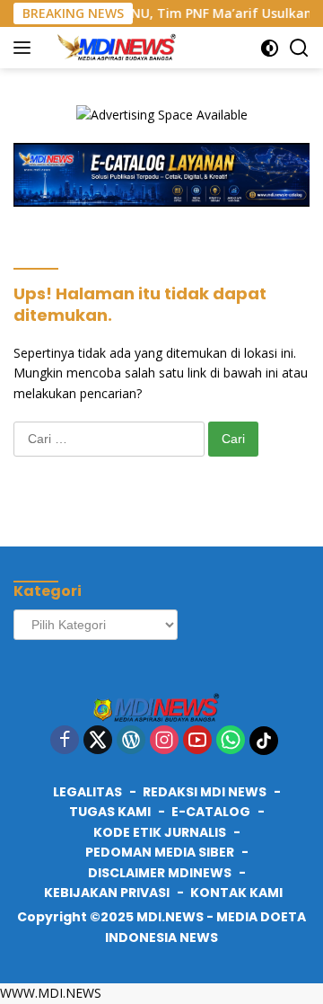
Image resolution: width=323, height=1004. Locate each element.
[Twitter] (97, 741)
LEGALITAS (87, 792)
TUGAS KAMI (110, 812)
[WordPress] (131, 741)
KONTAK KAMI (236, 893)
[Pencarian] (299, 48)
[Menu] (25, 47)
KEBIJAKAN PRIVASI (107, 893)
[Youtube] (197, 741)
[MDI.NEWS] (119, 47)
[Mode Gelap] (269, 48)
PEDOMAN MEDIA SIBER (159, 852)
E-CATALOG (210, 812)
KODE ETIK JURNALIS (159, 832)
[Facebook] (64, 741)
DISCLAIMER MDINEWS (159, 873)
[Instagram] (164, 741)
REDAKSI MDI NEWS (204, 792)
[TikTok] (263, 740)
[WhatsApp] (230, 741)
